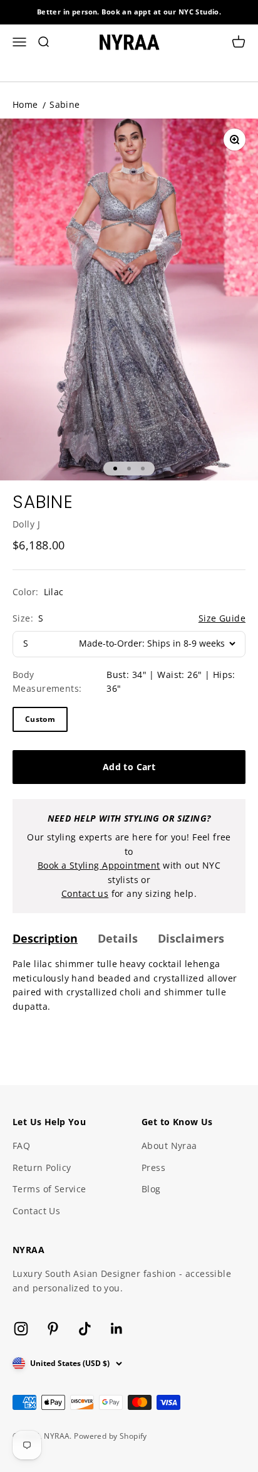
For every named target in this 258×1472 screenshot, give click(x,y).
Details (118, 938)
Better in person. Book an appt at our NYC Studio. (129, 11)
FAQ (21, 1146)
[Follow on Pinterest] (52, 1328)
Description (45, 938)
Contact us (84, 893)
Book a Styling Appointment (99, 865)
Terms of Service (49, 1189)
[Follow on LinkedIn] (116, 1328)
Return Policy (42, 1167)
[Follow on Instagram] (21, 1328)
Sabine (64, 104)
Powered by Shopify (110, 1436)
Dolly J (26, 524)
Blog (151, 1189)
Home (25, 104)
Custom (40, 719)
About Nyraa (169, 1146)
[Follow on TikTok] (84, 1328)
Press (153, 1167)
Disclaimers (191, 938)
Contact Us (36, 1211)
